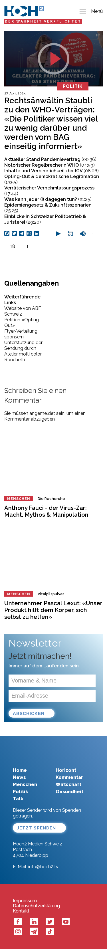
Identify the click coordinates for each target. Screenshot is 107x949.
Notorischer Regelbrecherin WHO (49, 165)
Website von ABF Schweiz (22, 311)
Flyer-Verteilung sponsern (20, 334)
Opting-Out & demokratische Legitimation (51, 179)
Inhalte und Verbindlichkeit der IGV (51, 170)
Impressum (25, 900)
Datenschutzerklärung (36, 905)
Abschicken (29, 713)
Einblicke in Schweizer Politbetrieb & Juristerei (45, 219)
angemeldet (42, 413)
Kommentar (69, 777)
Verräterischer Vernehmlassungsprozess (49, 190)
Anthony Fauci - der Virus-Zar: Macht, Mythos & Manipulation (46, 511)
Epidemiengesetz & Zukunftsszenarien (48, 207)
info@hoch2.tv (43, 866)
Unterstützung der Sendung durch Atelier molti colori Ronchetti (23, 351)
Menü (97, 11)
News (19, 777)
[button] (57, 233)
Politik (20, 791)
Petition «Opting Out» (21, 322)
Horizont (66, 770)
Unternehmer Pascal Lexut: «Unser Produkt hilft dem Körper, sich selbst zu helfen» (53, 610)
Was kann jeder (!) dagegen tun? (48, 199)
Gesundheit (69, 791)
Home (20, 770)
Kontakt (21, 911)
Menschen (18, 499)
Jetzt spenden (36, 828)
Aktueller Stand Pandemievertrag (50, 159)
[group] (82, 233)
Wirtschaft (68, 784)
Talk (18, 798)
